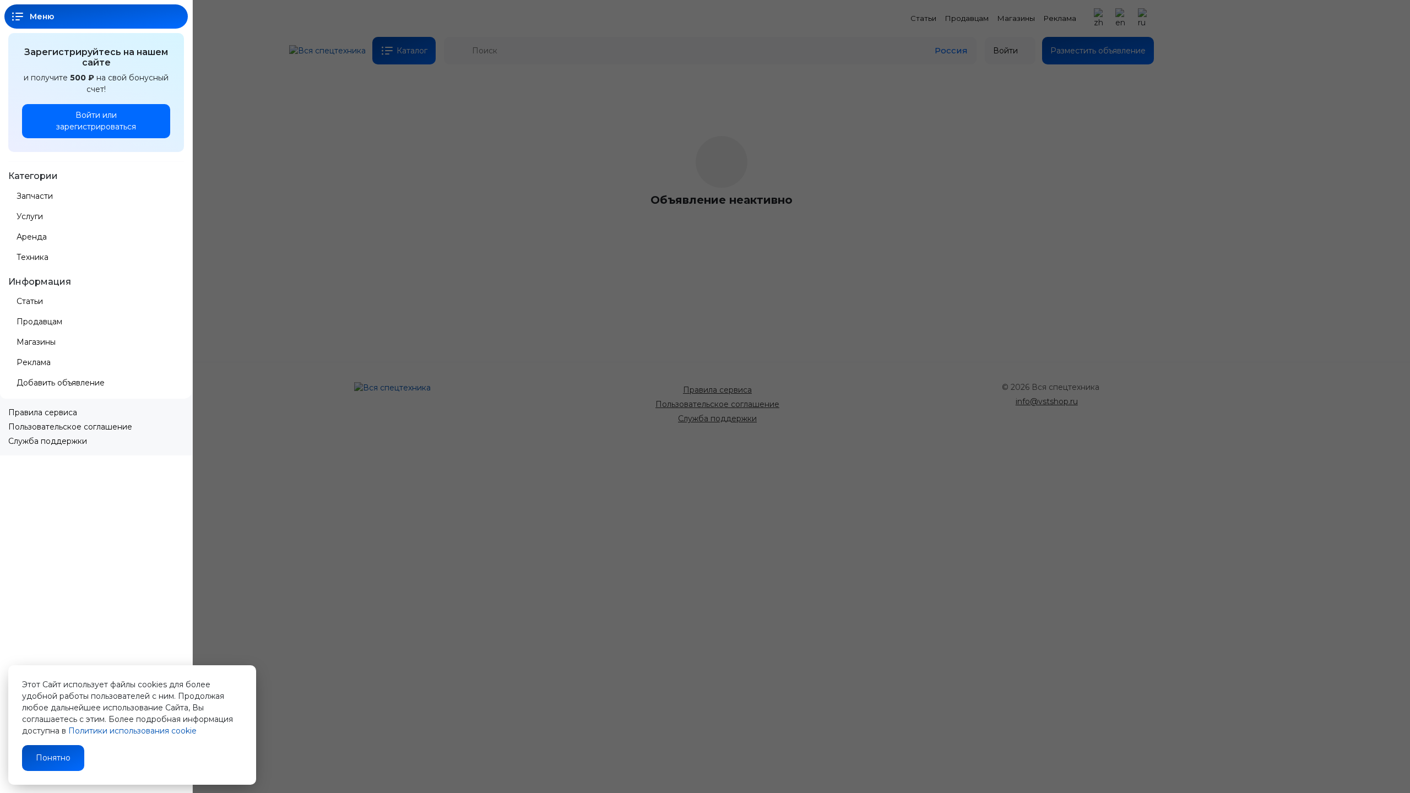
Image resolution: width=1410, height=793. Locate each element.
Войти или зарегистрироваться (96, 121)
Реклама (34, 362)
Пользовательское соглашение (70, 427)
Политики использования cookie (132, 731)
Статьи (30, 301)
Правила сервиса (42, 412)
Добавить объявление (62, 383)
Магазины (36, 342)
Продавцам (39, 322)
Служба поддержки (47, 441)
